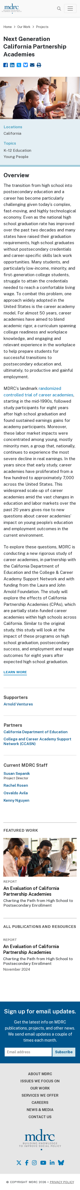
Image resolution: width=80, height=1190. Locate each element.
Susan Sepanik (17, 773)
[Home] (13, 8)
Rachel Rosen (16, 785)
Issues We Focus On (40, 1081)
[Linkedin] (12, 64)
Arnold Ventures (18, 704)
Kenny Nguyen (16, 800)
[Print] (39, 64)
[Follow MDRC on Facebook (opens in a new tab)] (26, 1163)
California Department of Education (36, 732)
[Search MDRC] (59, 8)
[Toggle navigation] (70, 8)
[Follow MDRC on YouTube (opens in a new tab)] (43, 1163)
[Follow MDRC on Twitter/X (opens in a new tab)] (19, 1163)
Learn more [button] (15, 672)
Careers (40, 1102)
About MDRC (40, 1074)
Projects (42, 27)
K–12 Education (17, 150)
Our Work (23, 27)
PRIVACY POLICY (62, 1182)
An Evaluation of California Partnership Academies (31, 891)
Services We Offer (40, 1095)
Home (7, 27)
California (12, 133)
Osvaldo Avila (16, 793)
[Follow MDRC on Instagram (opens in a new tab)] (34, 1163)
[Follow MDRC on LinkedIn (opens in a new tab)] (52, 1163)
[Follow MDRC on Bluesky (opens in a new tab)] (61, 1163)
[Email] (32, 64)
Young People (16, 156)
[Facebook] (5, 64)
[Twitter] (19, 64)
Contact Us (40, 1117)
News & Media (40, 1110)
